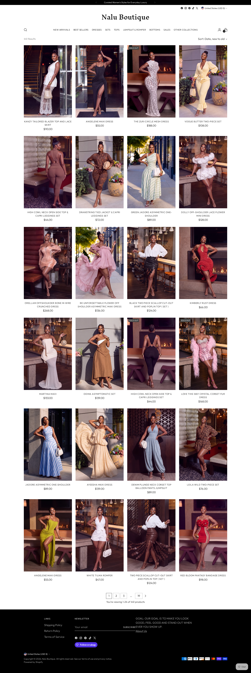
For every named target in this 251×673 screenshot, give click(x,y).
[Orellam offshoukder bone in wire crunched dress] (48, 263)
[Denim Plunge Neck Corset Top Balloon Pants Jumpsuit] (151, 444)
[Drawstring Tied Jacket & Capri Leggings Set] (100, 172)
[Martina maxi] (48, 354)
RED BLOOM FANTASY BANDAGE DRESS (203, 575)
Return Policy (52, 631)
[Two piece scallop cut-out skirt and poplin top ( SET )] (151, 535)
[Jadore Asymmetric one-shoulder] (48, 444)
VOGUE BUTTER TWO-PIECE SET (203, 121)
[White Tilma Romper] (100, 535)
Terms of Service (54, 637)
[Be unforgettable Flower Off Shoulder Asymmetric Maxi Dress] (100, 263)
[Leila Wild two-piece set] (203, 444)
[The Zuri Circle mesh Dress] (151, 81)
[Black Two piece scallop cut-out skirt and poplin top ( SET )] (151, 263)
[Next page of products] (145, 596)
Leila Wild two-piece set (203, 484)
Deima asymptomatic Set (99, 393)
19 (139, 596)
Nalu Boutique (48, 658)
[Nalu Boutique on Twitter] (197, 8)
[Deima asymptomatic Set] (100, 354)
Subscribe (129, 627)
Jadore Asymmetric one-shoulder (47, 484)
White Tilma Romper (100, 575)
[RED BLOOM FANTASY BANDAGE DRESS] (203, 535)
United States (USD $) (215, 8)
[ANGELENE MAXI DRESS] (100, 81)
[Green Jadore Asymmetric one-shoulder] (151, 172)
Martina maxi (48, 393)
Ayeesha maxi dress (99, 484)
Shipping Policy (53, 625)
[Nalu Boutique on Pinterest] (189, 8)
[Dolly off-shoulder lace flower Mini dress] (203, 172)
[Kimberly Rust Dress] (203, 263)
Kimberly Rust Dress (203, 303)
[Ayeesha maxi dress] (100, 444)
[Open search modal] (25, 30)
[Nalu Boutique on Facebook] (182, 8)
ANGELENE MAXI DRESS (99, 121)
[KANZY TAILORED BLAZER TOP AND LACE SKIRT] (48, 81)
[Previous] (96, 2)
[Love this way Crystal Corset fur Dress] (203, 354)
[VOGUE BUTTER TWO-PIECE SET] (203, 81)
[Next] (155, 2)
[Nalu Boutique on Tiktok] (193, 8)
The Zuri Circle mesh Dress (151, 121)
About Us (141, 631)
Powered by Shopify (33, 662)
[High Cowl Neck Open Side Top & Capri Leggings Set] (48, 172)
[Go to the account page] (219, 30)
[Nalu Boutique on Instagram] (185, 8)
